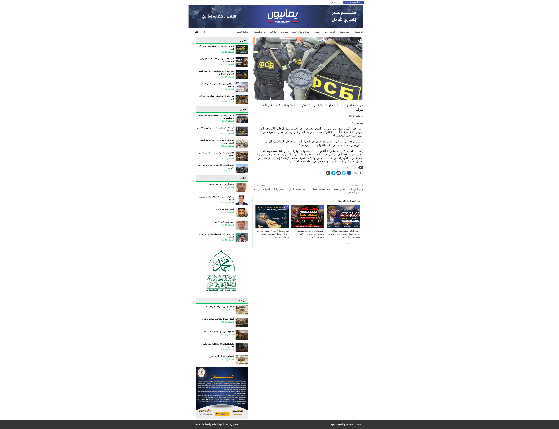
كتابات (273, 32)
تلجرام (333, 2)
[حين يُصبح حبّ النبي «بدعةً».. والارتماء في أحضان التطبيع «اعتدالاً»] (242, 237)
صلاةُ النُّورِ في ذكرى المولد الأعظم (221, 184)
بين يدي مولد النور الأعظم (224, 222)
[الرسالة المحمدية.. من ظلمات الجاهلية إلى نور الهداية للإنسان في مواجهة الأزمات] (242, 62)
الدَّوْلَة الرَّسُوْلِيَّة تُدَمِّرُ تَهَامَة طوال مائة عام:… (218, 319)
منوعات (284, 32)
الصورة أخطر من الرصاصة (224, 209)
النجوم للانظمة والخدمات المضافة (210, 424)
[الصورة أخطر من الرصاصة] (242, 212)
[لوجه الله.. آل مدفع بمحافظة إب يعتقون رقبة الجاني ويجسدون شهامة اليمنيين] (242, 131)
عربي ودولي (329, 32)
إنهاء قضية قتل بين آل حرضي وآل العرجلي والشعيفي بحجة (278, 189)
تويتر (339, 2)
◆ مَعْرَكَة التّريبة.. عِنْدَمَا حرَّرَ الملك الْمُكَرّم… (218, 332)
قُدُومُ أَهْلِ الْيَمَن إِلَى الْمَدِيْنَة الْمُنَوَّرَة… (220, 356)
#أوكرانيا (353, 167)
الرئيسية (359, 32)
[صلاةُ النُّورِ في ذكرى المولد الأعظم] (242, 187)
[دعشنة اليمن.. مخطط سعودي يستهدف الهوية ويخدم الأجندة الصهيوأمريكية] (307, 216)
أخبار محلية (345, 32)
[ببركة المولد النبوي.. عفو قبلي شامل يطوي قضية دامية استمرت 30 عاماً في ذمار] (242, 118)
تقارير (316, 32)
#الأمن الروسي (343, 167)
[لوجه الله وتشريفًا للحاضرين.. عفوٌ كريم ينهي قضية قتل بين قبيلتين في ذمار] (242, 168)
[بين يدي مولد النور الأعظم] (242, 225)
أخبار (357, 207)
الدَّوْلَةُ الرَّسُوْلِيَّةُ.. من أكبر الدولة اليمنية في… (217, 307)
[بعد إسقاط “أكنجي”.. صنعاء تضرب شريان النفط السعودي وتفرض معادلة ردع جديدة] (272, 216)
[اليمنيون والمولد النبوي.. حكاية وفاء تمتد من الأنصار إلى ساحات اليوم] (242, 49)
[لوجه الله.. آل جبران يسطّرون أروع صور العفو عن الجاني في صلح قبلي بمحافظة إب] (242, 143)
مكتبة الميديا (242, 32)
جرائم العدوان (259, 32)
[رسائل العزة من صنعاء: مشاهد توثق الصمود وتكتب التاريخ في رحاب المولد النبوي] (242, 200)
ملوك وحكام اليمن (301, 32)
